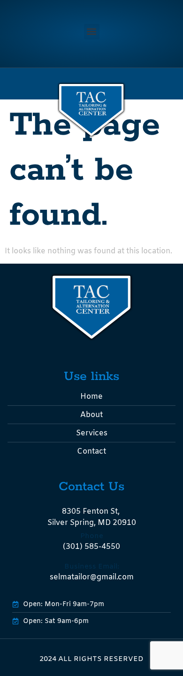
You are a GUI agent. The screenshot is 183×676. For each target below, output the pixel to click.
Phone (91, 536)
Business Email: (91, 566)
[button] (91, 31)
